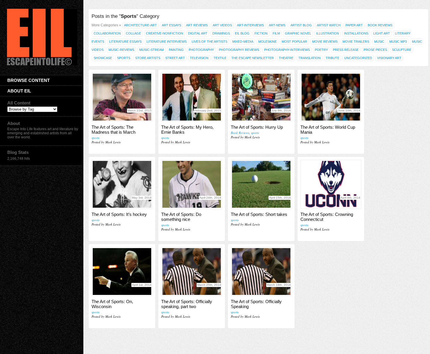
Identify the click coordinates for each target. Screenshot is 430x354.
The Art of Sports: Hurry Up (257, 127)
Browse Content (28, 80)
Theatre (286, 58)
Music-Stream (151, 49)
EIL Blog (242, 33)
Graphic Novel (298, 33)
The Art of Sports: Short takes (259, 214)
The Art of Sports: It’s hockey (119, 214)
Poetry (321, 49)
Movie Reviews (325, 41)
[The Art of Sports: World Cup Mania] (330, 97)
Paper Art (354, 25)
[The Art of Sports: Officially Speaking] (261, 271)
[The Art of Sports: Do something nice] (191, 184)
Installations (356, 33)
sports (95, 137)
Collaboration (107, 33)
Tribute (332, 58)
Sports (123, 58)
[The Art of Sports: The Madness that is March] (122, 97)
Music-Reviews (121, 49)
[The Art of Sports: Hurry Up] (261, 97)
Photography (201, 49)
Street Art (175, 58)
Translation (309, 58)
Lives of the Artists (209, 41)
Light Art (381, 33)
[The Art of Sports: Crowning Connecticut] (330, 184)
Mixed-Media (242, 41)
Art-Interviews (250, 25)
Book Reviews (380, 25)
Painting (176, 49)
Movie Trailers (356, 41)
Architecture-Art (140, 25)
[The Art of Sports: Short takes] (261, 184)
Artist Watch (328, 25)
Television (199, 58)
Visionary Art (389, 58)
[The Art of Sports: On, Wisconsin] (122, 271)
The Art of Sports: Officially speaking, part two (186, 304)
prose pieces (375, 49)
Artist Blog (301, 25)
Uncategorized (358, 58)
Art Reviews (197, 25)
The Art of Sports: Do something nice (181, 217)
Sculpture (401, 49)
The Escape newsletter (252, 58)
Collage (133, 33)
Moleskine (267, 41)
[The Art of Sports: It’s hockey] (122, 184)
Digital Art (197, 33)
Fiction (261, 33)
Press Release (346, 49)
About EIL (19, 90)
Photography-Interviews (287, 49)
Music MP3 (398, 41)
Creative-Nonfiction (164, 33)
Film (276, 33)
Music (379, 41)
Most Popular (294, 41)
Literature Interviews (167, 41)
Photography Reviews (239, 49)
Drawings (221, 33)
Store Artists (147, 58)
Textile (220, 58)
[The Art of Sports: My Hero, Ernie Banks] (191, 97)
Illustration (327, 33)
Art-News (277, 25)
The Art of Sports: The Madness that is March (113, 130)
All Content (18, 102)
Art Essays (171, 25)
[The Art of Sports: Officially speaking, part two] (191, 271)
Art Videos (222, 25)
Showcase (103, 58)
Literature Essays (125, 41)
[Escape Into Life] (42, 64)
